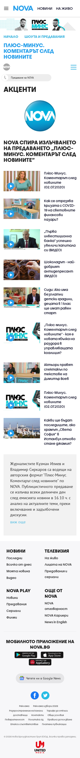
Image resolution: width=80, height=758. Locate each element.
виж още (18, 521)
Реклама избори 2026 (45, 706)
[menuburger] (6, 8)
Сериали (13, 611)
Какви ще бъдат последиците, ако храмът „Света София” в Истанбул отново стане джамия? (60, 431)
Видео (11, 578)
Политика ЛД (36, 719)
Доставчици (20, 715)
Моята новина (18, 571)
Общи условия (56, 715)
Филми (11, 617)
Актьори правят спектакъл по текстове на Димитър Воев (58, 372)
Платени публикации (54, 724)
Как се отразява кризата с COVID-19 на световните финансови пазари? (59, 210)
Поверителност (14, 719)
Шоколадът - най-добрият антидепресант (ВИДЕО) (59, 269)
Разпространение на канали (26, 710)
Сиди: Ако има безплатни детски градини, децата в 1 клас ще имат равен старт (58, 301)
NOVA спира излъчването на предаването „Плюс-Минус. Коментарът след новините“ (40, 151)
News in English (56, 622)
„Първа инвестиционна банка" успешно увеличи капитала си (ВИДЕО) (60, 240)
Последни (14, 558)
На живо (64, 8)
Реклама (24, 706)
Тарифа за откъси (57, 710)
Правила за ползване (59, 719)
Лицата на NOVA (58, 564)
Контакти (37, 715)
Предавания (16, 604)
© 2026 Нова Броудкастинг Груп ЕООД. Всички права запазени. (40, 736)
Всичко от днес (19, 564)
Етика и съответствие (24, 724)
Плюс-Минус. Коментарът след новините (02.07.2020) (60, 180)
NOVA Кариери (56, 615)
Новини (44, 8)
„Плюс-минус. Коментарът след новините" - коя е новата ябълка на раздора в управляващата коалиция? (60, 339)
